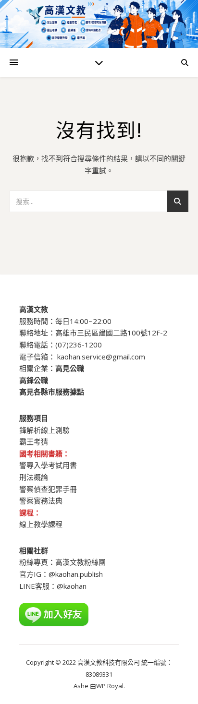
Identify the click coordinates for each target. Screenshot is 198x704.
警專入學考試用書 (48, 465)
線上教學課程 (40, 524)
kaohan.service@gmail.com (101, 356)
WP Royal (110, 685)
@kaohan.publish (76, 574)
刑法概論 (33, 477)
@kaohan (72, 586)
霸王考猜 (33, 441)
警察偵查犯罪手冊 (48, 489)
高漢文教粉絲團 (80, 562)
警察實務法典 (40, 500)
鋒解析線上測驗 (44, 430)
